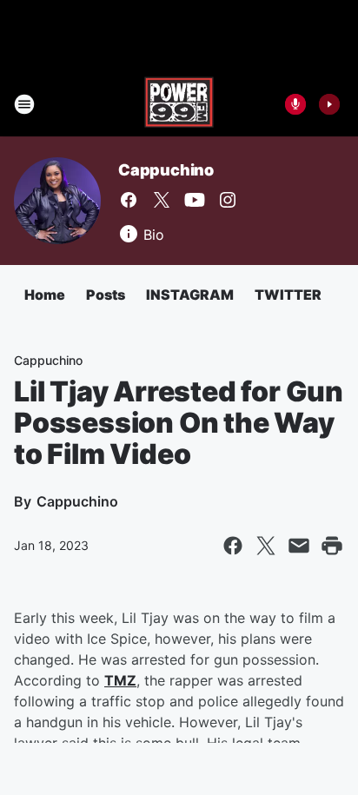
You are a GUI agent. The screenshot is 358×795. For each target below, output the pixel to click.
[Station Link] (179, 104)
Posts (105, 294)
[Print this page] (332, 545)
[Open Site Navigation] (24, 104)
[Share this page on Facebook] (233, 545)
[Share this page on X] (266, 545)
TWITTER (288, 294)
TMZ (120, 680)
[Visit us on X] (161, 199)
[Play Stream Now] (329, 104)
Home (44, 294)
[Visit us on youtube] (194, 199)
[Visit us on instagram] (227, 199)
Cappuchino (166, 170)
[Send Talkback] (295, 104)
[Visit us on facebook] (128, 199)
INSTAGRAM (190, 294)
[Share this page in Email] (299, 545)
